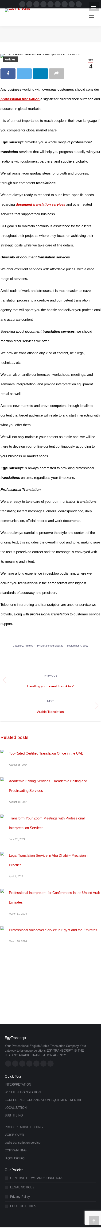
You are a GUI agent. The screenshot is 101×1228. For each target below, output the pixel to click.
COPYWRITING (16, 1150)
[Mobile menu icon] (94, 6)
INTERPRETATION (18, 1084)
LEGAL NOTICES (22, 1187)
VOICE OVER (14, 1135)
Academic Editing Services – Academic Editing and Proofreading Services (48, 786)
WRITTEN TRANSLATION (23, 1092)
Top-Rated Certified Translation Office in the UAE (46, 753)
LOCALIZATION (16, 1107)
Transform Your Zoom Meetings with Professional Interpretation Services (47, 823)
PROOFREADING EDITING (24, 1127)
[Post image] (2, 751)
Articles (10, 59)
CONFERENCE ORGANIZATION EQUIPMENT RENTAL (43, 1100)
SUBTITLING (14, 1115)
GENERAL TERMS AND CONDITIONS (36, 1178)
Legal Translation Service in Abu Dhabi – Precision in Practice (49, 860)
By (50, 645)
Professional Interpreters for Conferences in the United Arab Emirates (54, 897)
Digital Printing (14, 1158)
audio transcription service (22, 1142)
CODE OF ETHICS (23, 1206)
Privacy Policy (20, 1196)
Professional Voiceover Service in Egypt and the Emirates (53, 930)
